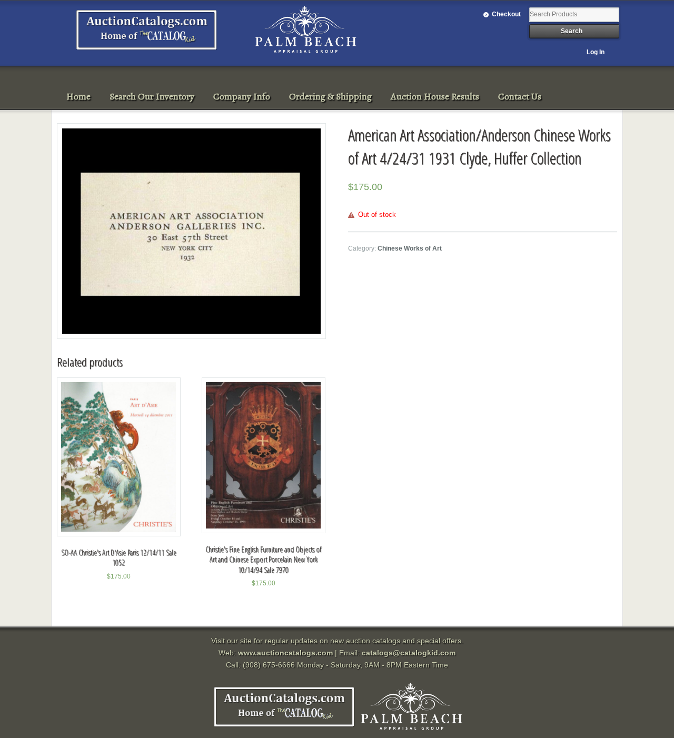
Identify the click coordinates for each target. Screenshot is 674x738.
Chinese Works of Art (410, 248)
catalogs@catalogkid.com (408, 653)
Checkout (506, 14)
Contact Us (519, 96)
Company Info (241, 96)
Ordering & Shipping (330, 96)
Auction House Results (435, 96)
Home (78, 96)
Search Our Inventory (152, 96)
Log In (595, 52)
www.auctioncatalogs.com (285, 653)
